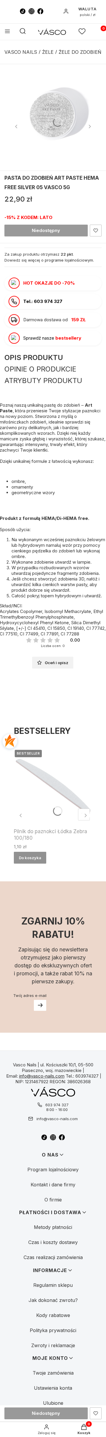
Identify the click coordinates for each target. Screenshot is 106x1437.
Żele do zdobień (80, 52)
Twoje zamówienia (53, 1373)
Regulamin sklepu (53, 1285)
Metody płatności (53, 1227)
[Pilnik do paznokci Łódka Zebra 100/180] (53, 786)
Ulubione (53, 1403)
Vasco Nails (20, 52)
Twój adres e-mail (30, 995)
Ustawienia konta (53, 1388)
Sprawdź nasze (52, 338)
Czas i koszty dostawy (53, 1242)
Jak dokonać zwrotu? (53, 1300)
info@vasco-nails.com (41, 1076)
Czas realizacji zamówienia (53, 1257)
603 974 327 (57, 1104)
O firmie (53, 1200)
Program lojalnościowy (53, 1169)
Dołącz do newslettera (40, 1005)
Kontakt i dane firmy (53, 1185)
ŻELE (48, 52)
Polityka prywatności (53, 1330)
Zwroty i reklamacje (53, 1345)
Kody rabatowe (53, 1315)
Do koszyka (30, 857)
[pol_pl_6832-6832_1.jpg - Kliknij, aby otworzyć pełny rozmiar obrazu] (53, 117)
